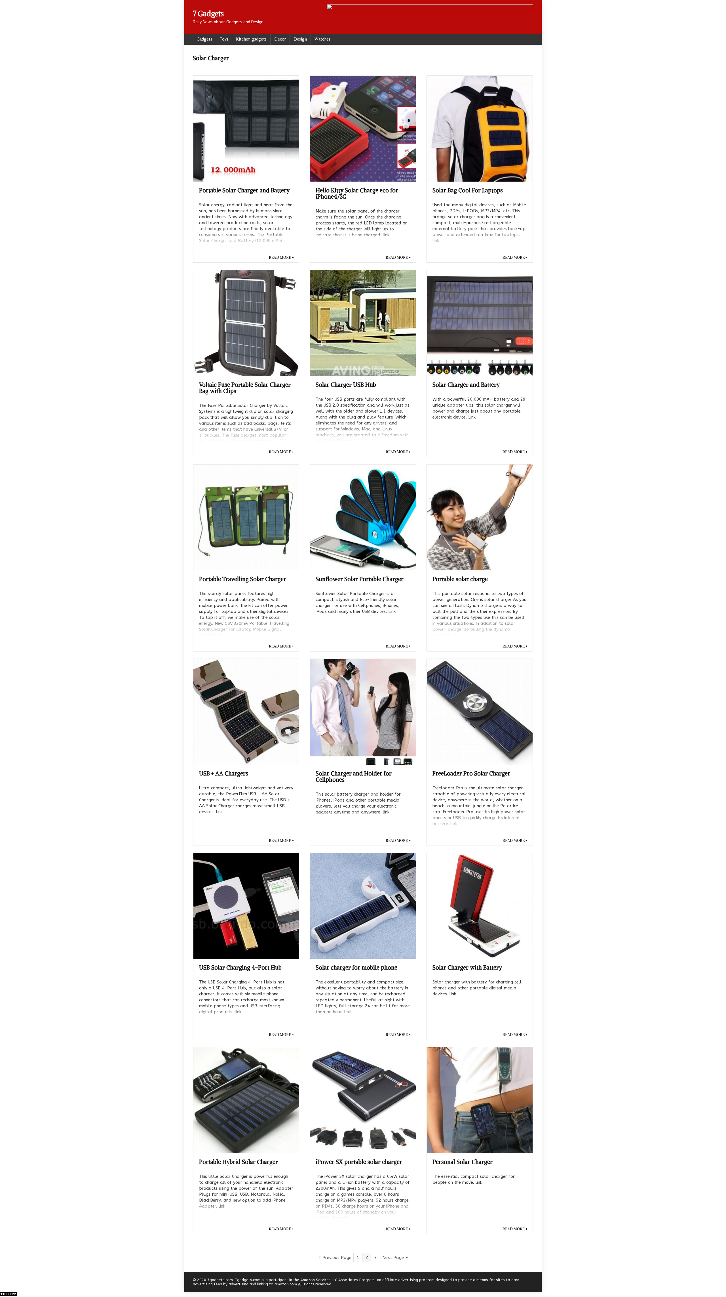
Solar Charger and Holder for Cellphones (354, 776)
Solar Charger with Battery (467, 967)
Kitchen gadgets (251, 39)
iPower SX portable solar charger (359, 1161)
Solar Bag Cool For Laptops (467, 190)
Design (300, 39)
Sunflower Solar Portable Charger (360, 579)
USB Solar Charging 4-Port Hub (240, 967)
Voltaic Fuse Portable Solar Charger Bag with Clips (245, 387)
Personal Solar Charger (462, 1161)
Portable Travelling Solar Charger (242, 579)
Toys (224, 39)
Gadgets (204, 39)
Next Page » (395, 1257)
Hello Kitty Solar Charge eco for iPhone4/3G (357, 193)
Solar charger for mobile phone (356, 967)
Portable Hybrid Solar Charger (238, 1161)
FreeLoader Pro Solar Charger (471, 773)
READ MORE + (281, 257)
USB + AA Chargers (223, 773)
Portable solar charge (460, 579)
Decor (280, 39)
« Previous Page (334, 1257)
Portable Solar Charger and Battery (244, 190)
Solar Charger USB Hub (346, 384)
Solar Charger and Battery (466, 384)
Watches (322, 39)
